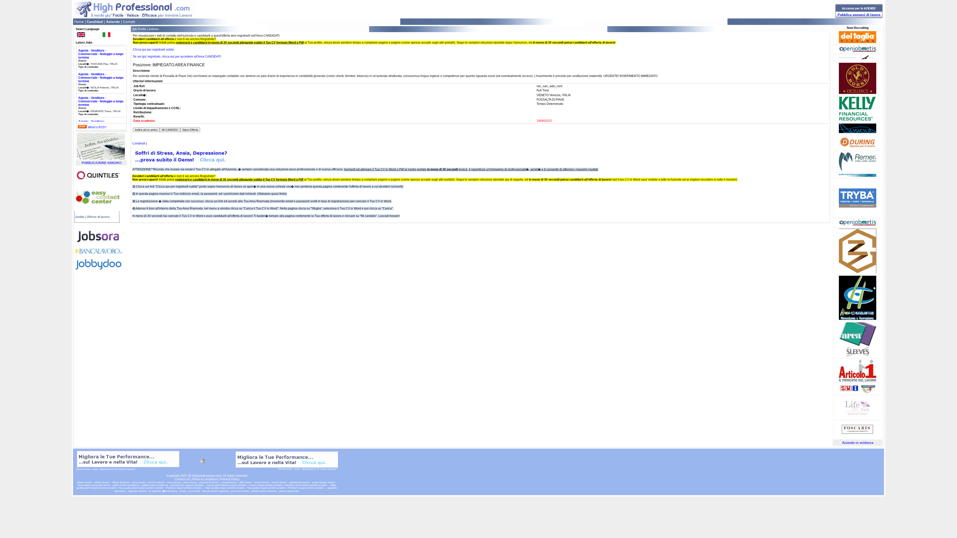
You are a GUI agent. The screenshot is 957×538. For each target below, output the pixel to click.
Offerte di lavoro (98, 217)
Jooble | (80, 217)
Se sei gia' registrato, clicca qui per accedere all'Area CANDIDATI (177, 56)
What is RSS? (97, 127)
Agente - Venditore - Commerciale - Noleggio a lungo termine (100, 67)
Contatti (129, 22)
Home (79, 22)
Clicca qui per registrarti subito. (154, 49)
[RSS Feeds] (82, 127)
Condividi (138, 143)
